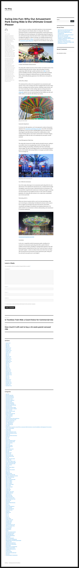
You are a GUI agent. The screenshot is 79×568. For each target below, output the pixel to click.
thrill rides (8, 511)
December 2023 (8, 372)
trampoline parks (9, 521)
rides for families (9, 483)
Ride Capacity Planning (10, 477)
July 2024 (7, 363)
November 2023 (9, 373)
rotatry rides (8, 490)
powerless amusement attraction (12, 475)
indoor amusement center (10, 440)
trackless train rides (9, 519)
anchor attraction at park (10, 411)
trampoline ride (8, 522)
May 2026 (7, 345)
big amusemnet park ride (10, 413)
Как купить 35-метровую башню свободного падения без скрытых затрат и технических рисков (66, 38)
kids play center (9, 452)
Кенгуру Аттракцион (10, 538)
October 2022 (8, 384)
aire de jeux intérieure (10, 396)
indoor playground (9, 446)
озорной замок (9, 541)
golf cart (7, 438)
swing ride (21, 92)
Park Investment (9, 464)
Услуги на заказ (9, 551)
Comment (7, 269)
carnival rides (8, 417)
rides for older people (10, 484)
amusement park (9, 401)
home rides (8, 439)
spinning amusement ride (10, 55)
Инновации (8, 536)
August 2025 (8, 352)
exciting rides (8, 429)
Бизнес (7, 530)
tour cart (7, 516)
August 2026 (8, 343)
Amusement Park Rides (10, 403)
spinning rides (7, 56)
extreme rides (8, 430)
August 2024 (8, 362)
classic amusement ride (10, 420)
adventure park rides (9, 395)
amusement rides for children (11, 408)
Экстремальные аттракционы (11, 555)
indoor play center (9, 445)
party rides (8, 468)
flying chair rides (8, 71)
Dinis (32, 39)
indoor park (8, 444)
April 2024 (8, 367)
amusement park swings (9, 65)
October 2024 (8, 360)
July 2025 (7, 354)
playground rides (9, 473)
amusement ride (12, 39)
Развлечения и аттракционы (11, 546)
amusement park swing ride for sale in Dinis (26, 236)
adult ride (7, 35)
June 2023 (7, 377)
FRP (45, 71)
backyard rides (8, 412)
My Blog (8, 9)
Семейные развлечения (10, 547)
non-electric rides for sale (10, 461)
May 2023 (7, 378)
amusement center (9, 399)
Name (6, 286)
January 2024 (8, 371)
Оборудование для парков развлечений (13, 540)
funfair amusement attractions (11, 435)
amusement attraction (10, 397)
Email (6, 292)
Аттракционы (8, 528)
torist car (7, 513)
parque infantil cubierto (10, 467)
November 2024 (9, 358)
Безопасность (8, 529)
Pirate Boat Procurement (10, 469)
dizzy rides (8, 425)
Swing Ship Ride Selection (10, 502)
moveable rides (8, 460)
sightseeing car (8, 494)
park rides (7, 51)
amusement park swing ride (26, 40)
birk (5, 32)
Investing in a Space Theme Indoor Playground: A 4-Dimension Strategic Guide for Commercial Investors (66, 42)
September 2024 (9, 361)
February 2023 (8, 379)
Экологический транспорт (11, 552)
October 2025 (8, 351)
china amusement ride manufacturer (8, 44)
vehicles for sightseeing (10, 525)
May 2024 (7, 366)
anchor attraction (9, 409)
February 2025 (8, 356)
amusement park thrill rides (11, 405)
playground (8, 472)
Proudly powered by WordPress (14, 562)
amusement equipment (10, 400)
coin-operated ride (9, 423)
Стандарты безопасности (11, 549)
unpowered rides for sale (10, 524)
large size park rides (8, 49)
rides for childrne (9, 481)
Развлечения (8, 545)
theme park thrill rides (10, 508)
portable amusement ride (10, 474)
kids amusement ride (9, 449)
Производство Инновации (11, 544)
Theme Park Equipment (10, 506)
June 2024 (7, 365)
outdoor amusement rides (10, 50)
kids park (7, 451)
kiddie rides (8, 447)
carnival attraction (9, 416)
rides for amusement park (10, 479)
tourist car (8, 517)
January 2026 (8, 349)
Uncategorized (8, 523)
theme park (8, 505)
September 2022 (9, 385)
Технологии (8, 550)
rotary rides (8, 488)
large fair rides (12, 47)
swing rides (13, 56)
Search (58, 19)
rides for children (9, 480)
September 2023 (9, 374)
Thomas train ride (9, 510)
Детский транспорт (10, 534)
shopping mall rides (9, 492)
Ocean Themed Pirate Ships (11, 462)
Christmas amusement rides (11, 419)
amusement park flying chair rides (33, 128)
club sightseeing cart (9, 422)
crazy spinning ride (9, 424)
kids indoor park (9, 450)
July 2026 (7, 344)
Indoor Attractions (9, 442)
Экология (8, 553)
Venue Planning (9, 527)
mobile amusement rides (10, 458)
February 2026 (8, 347)
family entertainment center (11, 431)
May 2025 (7, 355)
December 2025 (9, 350)
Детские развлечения (10, 533)
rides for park (8, 485)
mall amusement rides (10, 456)
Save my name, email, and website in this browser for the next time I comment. (20, 304)
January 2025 (8, 357)
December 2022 (9, 382)
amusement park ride (10, 402)
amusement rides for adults (11, 407)
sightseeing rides (9, 495)
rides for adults (10, 52)
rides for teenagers (9, 486)
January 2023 (8, 380)
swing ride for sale (8, 75)
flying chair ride (11, 70)
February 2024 (8, 369)
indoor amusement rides (10, 441)
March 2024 (8, 368)
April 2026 (8, 346)
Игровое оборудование (10, 535)
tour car (7, 514)
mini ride (7, 457)
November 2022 (9, 383)
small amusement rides (10, 497)
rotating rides (8, 489)
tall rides (7, 503)
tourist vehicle (8, 518)
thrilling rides (8, 512)
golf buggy (8, 436)
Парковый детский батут (11, 542)
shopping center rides (10, 491)
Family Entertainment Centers (11, 433)
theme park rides (9, 507)
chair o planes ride (8, 66)
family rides (8, 434)
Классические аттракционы (11, 539)
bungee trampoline (9, 414)
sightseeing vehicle (9, 496)
